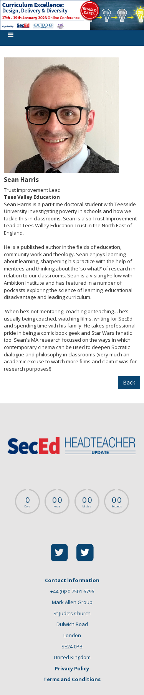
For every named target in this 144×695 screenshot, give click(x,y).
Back (129, 382)
